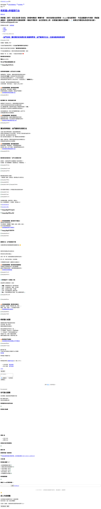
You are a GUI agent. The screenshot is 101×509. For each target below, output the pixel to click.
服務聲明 (63, 489)
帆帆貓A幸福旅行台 (10, 10)
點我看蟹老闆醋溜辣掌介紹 (8, 148)
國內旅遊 (11, 364)
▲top (2, 368)
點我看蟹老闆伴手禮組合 (8, 227)
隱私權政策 (58, 489)
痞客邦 (9, 360)
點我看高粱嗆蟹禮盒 (7, 269)
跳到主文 (3, 14)
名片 (4, 31)
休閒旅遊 (12, 25)
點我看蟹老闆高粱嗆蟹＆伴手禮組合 (11, 341)
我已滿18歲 (3, 506)
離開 (8, 506)
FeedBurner (16, 485)
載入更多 (3, 371)
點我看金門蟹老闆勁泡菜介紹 (9, 120)
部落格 (5, 29)
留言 (12, 360)
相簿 (4, 28)
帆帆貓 (2, 353)
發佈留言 (3, 379)
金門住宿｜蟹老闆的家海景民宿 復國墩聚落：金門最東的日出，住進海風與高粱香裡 (34, 37)
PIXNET (40, 489)
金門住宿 (11, 366)
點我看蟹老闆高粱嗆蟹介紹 (8, 92)
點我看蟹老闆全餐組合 (7, 309)
